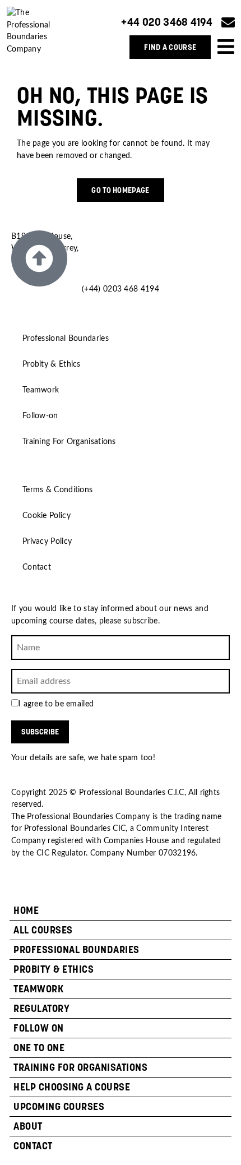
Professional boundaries (76, 949)
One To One (38, 1047)
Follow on (38, 1027)
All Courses (43, 929)
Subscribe (40, 732)
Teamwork (40, 390)
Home (26, 910)
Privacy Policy (47, 541)
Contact (36, 567)
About (28, 1126)
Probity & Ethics (51, 364)
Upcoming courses (58, 1106)
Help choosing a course (71, 1086)
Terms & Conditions (57, 490)
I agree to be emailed (56, 704)
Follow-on (40, 416)
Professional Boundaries (65, 338)
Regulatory (41, 1008)
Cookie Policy (46, 515)
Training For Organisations (69, 441)
